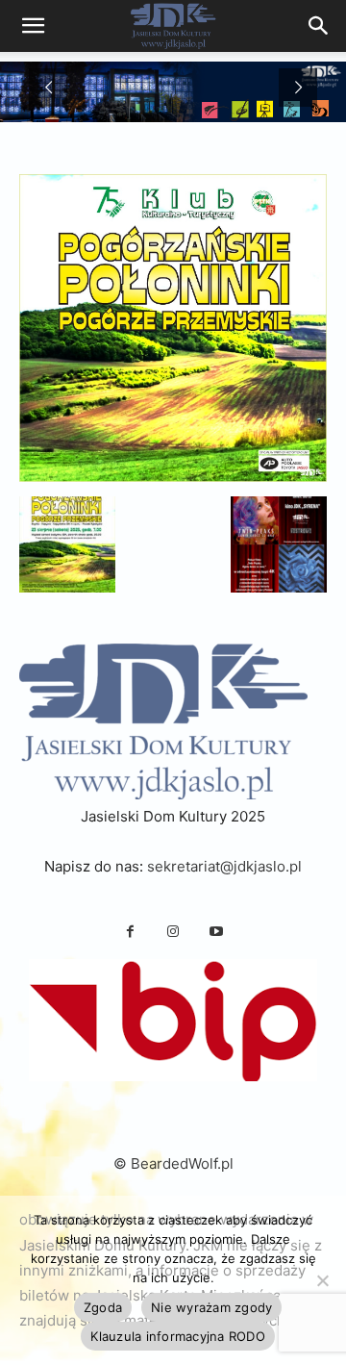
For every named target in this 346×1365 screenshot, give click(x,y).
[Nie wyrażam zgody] (322, 1280)
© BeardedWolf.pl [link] (173, 1163)
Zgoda (103, 1307)
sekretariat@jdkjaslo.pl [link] (224, 866)
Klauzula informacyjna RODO (177, 1336)
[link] (319, 26)
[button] (67, 544)
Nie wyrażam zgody (211, 1307)
